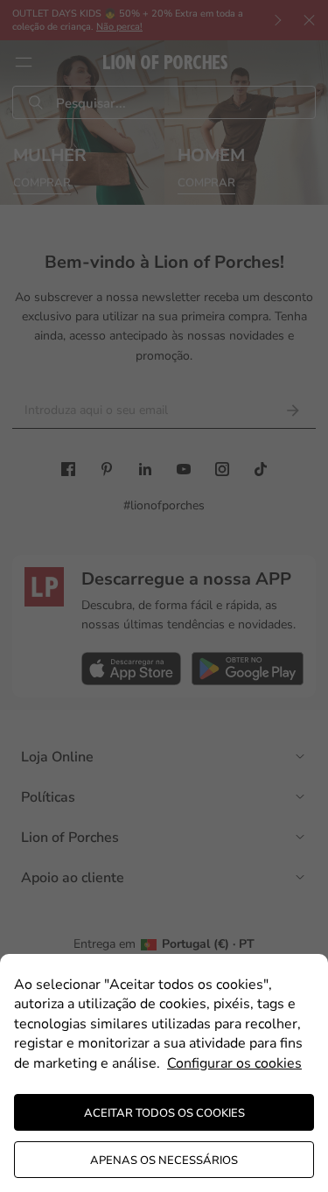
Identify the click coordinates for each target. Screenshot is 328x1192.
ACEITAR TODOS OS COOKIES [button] (164, 1113)
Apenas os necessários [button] (164, 1160)
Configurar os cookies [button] (234, 1063)
